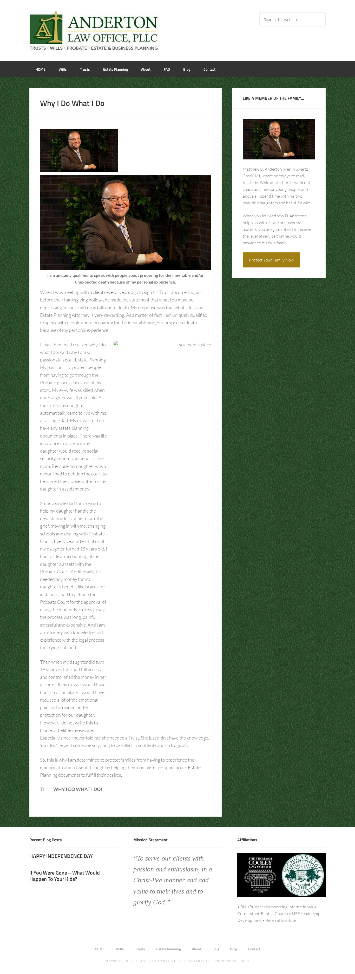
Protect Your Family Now (271, 260)
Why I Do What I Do (72, 103)
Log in (245, 961)
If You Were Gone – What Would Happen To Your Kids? (64, 876)
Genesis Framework (193, 961)
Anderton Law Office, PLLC (94, 30)
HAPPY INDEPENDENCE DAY (61, 856)
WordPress (225, 961)
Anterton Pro (153, 961)
